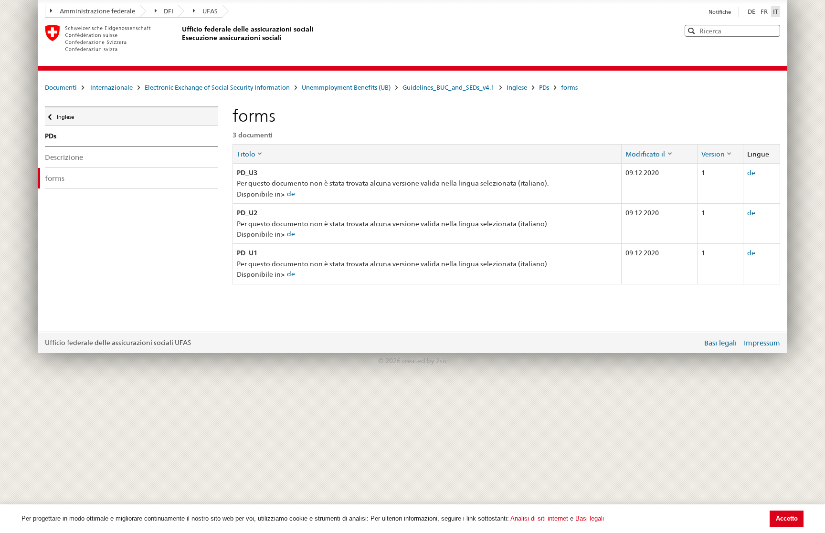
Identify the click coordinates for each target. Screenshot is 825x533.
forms (569, 87)
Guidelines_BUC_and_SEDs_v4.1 (448, 87)
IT (775, 11)
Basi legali (589, 518)
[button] (772, 30)
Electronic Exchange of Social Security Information (217, 87)
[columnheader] (427, 153)
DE (752, 11)
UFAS (210, 11)
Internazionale (111, 87)
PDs (544, 87)
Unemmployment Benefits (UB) (346, 87)
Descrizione (64, 157)
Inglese (517, 87)
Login (693, 342)
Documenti (61, 87)
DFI (168, 11)
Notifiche (720, 12)
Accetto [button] (787, 518)
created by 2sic (424, 361)
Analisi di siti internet (539, 518)
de (291, 194)
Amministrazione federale (97, 11)
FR (765, 11)
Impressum (762, 342)
